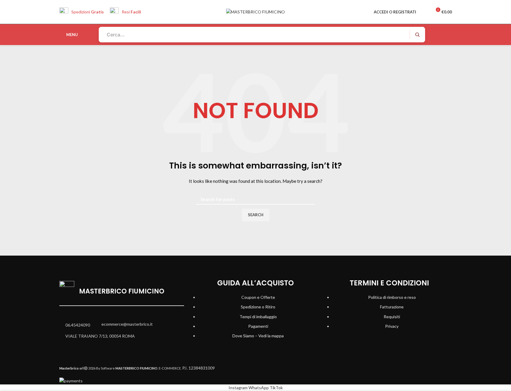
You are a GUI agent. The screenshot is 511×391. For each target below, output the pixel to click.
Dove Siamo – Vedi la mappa (258, 335)
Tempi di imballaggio (258, 316)
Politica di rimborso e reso (392, 297)
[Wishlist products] (424, 12)
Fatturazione (392, 306)
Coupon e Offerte (258, 297)
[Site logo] (255, 11)
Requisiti (392, 316)
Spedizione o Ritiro (258, 306)
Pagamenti (258, 326)
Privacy (392, 326)
